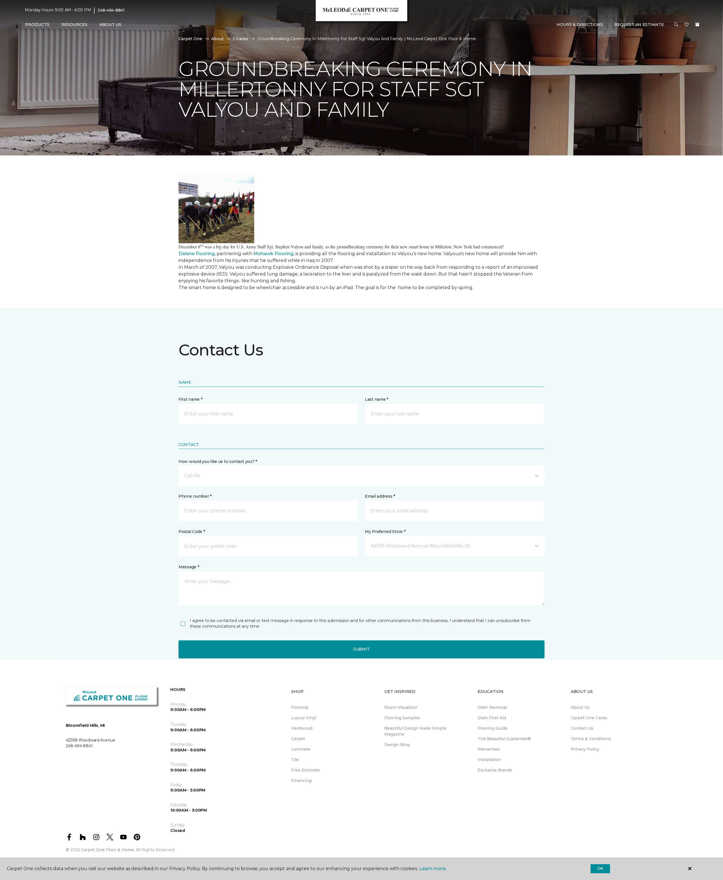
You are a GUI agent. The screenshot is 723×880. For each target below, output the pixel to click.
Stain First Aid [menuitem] (492, 717)
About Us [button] (110, 24)
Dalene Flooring (196, 253)
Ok (600, 868)
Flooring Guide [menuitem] (493, 728)
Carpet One (190, 38)
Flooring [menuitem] (299, 707)
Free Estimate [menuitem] (305, 770)
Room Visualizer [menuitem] (400, 707)
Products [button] (37, 24)
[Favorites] (686, 25)
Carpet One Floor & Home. (108, 849)
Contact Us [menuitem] (582, 728)
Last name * (376, 399)
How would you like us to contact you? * (217, 461)
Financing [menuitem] (301, 780)
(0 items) (697, 25)
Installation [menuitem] (489, 759)
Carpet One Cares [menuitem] (589, 717)
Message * (188, 567)
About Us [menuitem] (580, 707)
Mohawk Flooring (273, 253)
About (217, 38)
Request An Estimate (639, 24)
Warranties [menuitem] (489, 749)
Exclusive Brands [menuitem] (495, 770)
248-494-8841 (111, 10)
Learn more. (433, 868)
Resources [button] (74, 24)
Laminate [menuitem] (300, 749)
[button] (676, 25)
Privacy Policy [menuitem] (585, 749)
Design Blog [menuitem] (397, 744)
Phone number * (195, 496)
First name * (190, 399)
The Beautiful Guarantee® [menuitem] (504, 738)
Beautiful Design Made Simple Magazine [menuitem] (415, 731)
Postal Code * (191, 532)
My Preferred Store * (385, 532)
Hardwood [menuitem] (301, 728)
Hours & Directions (580, 24)
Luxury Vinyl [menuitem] (303, 717)
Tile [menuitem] (295, 759)
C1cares (240, 38)
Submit (361, 649)
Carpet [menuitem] (298, 738)
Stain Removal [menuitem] (492, 707)
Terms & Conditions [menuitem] (591, 738)
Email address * (380, 496)
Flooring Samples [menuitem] (402, 717)
